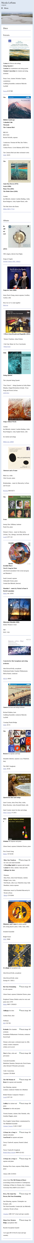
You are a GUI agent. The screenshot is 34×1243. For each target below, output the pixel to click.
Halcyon (5, 305)
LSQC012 (6, 393)
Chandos (5, 1214)
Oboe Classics (7, 812)
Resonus (5, 490)
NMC (5, 155)
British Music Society (9, 1152)
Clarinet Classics (8, 1126)
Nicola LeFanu (8, 2)
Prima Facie (7, 346)
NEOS (5, 678)
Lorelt (5, 537)
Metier (5, 854)
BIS (4, 1023)
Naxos (5, 91)
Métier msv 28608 (8, 442)
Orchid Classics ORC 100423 (11, 261)
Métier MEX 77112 (8, 209)
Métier (5, 593)
